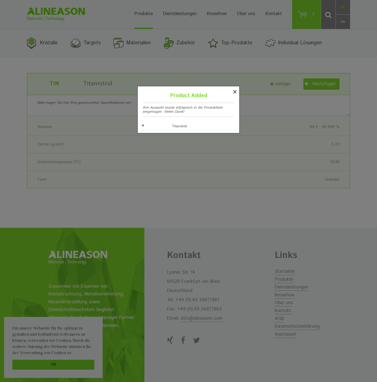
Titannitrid (179, 125)
